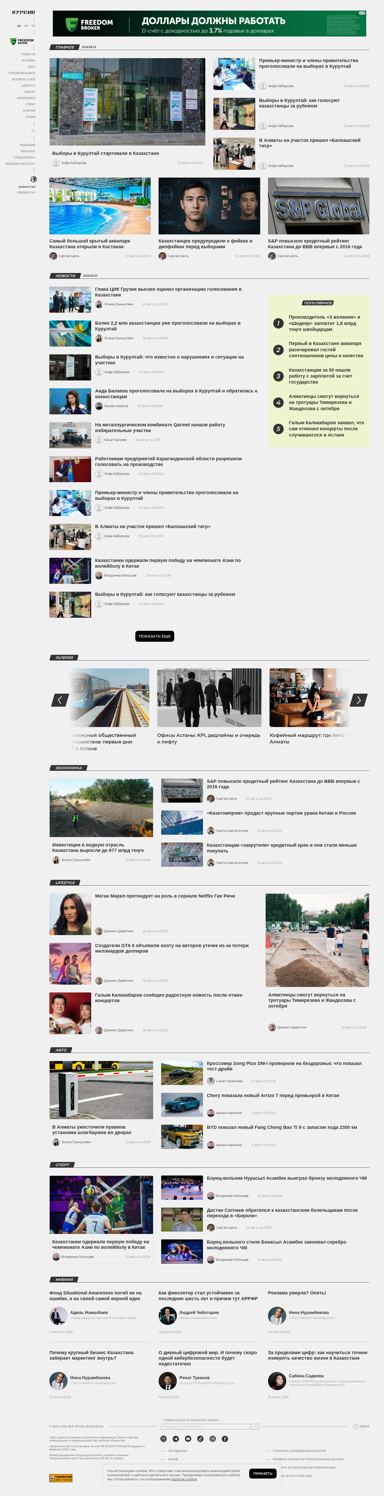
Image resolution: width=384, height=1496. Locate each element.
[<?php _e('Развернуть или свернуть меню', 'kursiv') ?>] (34, 179)
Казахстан (26, 187)
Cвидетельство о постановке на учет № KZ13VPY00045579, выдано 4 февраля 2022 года (97, 1448)
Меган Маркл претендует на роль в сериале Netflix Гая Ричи (165, 896)
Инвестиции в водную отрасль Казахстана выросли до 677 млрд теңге (98, 847)
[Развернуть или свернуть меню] (33, 131)
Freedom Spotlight (20, 164)
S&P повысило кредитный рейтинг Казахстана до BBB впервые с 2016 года (315, 243)
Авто (31, 67)
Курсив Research (22, 73)
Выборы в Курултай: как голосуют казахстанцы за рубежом (299, 103)
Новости (28, 54)
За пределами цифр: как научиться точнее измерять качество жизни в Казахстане (318, 1355)
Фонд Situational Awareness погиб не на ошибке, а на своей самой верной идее (95, 1295)
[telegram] (176, 1439)
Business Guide (23, 79)
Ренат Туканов (194, 1378)
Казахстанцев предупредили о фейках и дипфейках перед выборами (205, 243)
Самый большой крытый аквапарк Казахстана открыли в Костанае (89, 243)
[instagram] (163, 1439)
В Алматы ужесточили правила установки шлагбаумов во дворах (91, 1129)
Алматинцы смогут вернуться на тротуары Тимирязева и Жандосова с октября (324, 402)
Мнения (29, 110)
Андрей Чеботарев (199, 1312)
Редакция (27, 145)
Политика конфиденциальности (299, 1451)
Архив (30, 117)
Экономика (26, 98)
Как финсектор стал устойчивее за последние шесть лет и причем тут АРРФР (208, 1295)
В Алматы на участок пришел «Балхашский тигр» (153, 526)
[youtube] (188, 1439)
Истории (28, 60)
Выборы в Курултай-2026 (292, 1476)
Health (30, 92)
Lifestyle (28, 85)
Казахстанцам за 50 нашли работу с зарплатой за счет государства (320, 376)
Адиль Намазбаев (89, 1312)
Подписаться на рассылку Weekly (191, 1420)
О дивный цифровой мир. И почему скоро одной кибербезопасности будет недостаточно (208, 1358)
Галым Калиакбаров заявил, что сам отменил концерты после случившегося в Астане (326, 429)
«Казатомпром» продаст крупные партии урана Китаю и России (281, 813)
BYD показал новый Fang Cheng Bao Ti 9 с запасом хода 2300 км (282, 1127)
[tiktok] (200, 1439)
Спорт (30, 104)
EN (26, 26)
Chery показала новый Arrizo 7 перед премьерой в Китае (273, 1095)
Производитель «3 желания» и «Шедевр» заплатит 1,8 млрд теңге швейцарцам (324, 323)
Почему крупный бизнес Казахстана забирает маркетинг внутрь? (91, 1355)
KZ (33, 26)
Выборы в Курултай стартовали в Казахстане (105, 153)
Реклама (28, 151)
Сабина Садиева (306, 1376)
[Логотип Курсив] (23, 12)
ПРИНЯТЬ (262, 1473)
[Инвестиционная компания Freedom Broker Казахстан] (22, 41)
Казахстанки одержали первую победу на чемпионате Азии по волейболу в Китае (100, 1244)
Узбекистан (26, 192)
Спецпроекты (24, 157)
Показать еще (155, 636)
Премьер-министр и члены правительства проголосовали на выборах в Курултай (308, 63)
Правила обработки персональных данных (308, 1459)
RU (19, 26)
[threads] (213, 1439)
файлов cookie (184, 1479)
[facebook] (225, 1439)
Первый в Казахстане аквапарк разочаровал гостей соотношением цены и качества (326, 349)
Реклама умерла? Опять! (297, 1292)
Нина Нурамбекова (309, 1312)
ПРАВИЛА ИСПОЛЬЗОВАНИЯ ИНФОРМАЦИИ (304, 1467)
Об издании (177, 1451)
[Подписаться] (255, 1427)
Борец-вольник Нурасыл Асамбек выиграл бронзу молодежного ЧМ (287, 1178)
